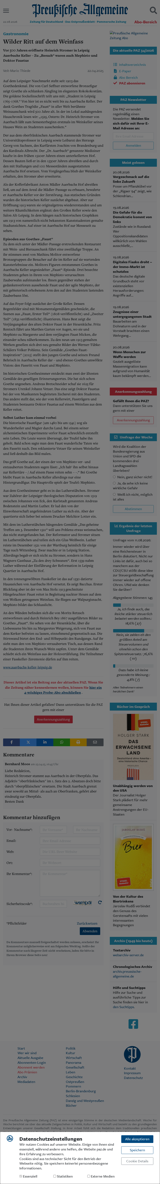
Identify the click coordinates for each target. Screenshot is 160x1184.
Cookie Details (137, 1161)
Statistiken (64, 1176)
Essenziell (29, 1176)
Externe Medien (102, 1176)
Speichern (137, 1150)
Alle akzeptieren (137, 1138)
